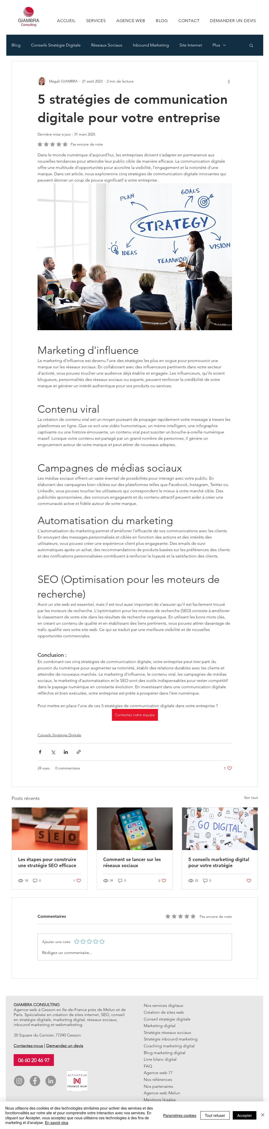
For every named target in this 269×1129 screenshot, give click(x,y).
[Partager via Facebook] (40, 751)
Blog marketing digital (164, 1052)
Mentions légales (160, 1099)
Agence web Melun (162, 1092)
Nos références (158, 1079)
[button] (251, 45)
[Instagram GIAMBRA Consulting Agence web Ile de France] (19, 1081)
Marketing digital (159, 1025)
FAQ (148, 1066)
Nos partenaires (158, 1086)
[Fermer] (263, 1115)
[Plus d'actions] (229, 81)
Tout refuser (215, 1115)
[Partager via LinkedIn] (65, 751)
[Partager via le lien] (78, 751)
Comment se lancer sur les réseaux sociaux (132, 862)
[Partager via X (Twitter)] (52, 751)
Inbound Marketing (151, 45)
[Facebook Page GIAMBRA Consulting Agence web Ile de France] (35, 1081)
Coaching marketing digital (169, 1045)
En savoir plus (56, 1122)
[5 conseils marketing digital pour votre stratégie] (220, 828)
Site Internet (190, 45)
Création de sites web (164, 1012)
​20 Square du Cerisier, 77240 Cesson (47, 1035)
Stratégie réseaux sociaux (167, 1032)
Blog (16, 45)
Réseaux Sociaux (106, 45)
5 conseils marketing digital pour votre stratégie (218, 862)
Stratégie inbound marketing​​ (171, 1039)
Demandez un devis (64, 1045)
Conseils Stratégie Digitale (56, 45)
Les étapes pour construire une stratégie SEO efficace (47, 862)
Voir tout (251, 797)
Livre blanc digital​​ (160, 1059)
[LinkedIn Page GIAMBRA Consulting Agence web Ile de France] (50, 1081)
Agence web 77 (158, 1072)
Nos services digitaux (163, 1005)
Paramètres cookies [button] (179, 1115)
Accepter (244, 1115)
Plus (216, 45)
